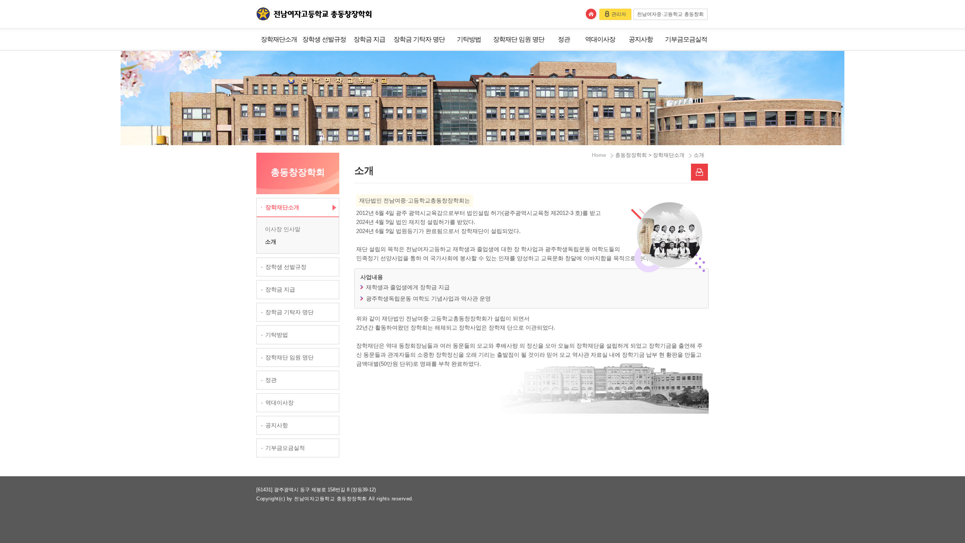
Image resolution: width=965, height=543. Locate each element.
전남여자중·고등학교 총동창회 (670, 14)
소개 (270, 241)
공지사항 (641, 39)
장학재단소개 (279, 39)
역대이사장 (600, 39)
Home (599, 155)
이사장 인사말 (282, 229)
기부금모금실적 (686, 39)
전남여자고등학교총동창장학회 (314, 13)
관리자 (618, 14)
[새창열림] (699, 172)
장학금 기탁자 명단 (419, 39)
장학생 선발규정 (324, 39)
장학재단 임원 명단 (518, 39)
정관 (564, 39)
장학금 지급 (369, 39)
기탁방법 (469, 39)
